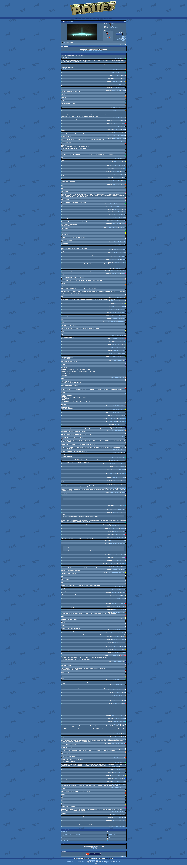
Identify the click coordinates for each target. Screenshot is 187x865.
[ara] (125, 402)
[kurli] (125, 623)
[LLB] (125, 769)
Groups (83, 18)
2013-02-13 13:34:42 (112, 463)
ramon (123, 733)
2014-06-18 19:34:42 (115, 775)
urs (124, 101)
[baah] (125, 262)
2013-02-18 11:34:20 (118, 626)
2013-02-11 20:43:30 (118, 268)
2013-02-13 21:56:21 (117, 477)
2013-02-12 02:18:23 (112, 321)
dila (124, 721)
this (99, 440)
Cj (124, 360)
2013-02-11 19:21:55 (117, 252)
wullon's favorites (64, 840)
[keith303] (125, 715)
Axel (124, 718)
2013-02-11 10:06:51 (117, 69)
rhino (124, 692)
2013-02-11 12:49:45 (115, 171)
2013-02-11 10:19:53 (116, 72)
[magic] (125, 110)
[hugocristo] (125, 309)
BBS (105, 18)
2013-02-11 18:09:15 (117, 244)
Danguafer (123, 294)
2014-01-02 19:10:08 (115, 752)
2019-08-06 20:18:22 (116, 811)
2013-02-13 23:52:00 (115, 492)
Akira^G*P (123, 171)
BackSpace (122, 412)
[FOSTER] (125, 356)
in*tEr (124, 512)
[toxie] (125, 642)
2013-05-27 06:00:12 (113, 739)
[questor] (125, 87)
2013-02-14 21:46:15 (117, 534)
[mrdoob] (107, 835)
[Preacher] (125, 174)
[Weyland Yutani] (125, 802)
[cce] (125, 626)
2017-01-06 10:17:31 (117, 796)
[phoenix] (125, 312)
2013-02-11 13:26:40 (118, 190)
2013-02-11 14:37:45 (116, 223)
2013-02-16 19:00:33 (117, 606)
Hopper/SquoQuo (121, 463)
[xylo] (125, 238)
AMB (124, 695)
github (105, 862)
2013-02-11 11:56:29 (116, 152)
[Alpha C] (125, 757)
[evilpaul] (125, 384)
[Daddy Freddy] (125, 572)
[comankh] (125, 332)
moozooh (123, 752)
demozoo (124, 37)
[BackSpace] (125, 412)
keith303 (123, 715)
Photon (123, 826)
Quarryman (122, 270)
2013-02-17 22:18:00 (117, 623)
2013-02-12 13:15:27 (118, 350)
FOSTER (123, 356)
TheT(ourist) (122, 749)
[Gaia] (125, 649)
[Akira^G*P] (125, 171)
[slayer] (125, 575)
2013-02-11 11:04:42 (117, 107)
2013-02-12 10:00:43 (117, 344)
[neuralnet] (125, 784)
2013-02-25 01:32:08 (114, 671)
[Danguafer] (125, 294)
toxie (124, 642)
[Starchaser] (125, 766)
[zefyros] (125, 618)
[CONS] (125, 569)
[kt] (125, 341)
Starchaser (123, 766)
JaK (124, 684)
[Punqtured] (125, 743)
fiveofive (123, 646)
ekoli (124, 327)
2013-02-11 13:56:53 (117, 211)
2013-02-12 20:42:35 (117, 393)
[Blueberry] (125, 347)
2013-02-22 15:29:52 (118, 661)
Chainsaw (123, 405)
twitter (90, 50)
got (109, 837)
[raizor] (125, 93)
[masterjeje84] (125, 671)
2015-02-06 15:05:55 (116, 781)
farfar (124, 144)
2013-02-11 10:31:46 (117, 81)
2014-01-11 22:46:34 (116, 754)
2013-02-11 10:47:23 (116, 87)
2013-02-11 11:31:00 (116, 135)
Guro (124, 344)
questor (123, 87)
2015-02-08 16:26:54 (115, 784)
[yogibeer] (125, 525)
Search (101, 18)
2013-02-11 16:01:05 (118, 238)
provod (123, 152)
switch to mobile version (93, 860)
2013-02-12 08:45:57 (118, 341)
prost (124, 629)
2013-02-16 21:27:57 (117, 612)
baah (124, 262)
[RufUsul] (125, 814)
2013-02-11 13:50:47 (117, 209)
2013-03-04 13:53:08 (117, 695)
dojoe (124, 736)
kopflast (123, 793)
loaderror (123, 330)
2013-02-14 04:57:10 (117, 505)
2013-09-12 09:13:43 (117, 746)
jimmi (124, 534)
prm (124, 466)
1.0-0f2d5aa (74, 861)
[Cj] (125, 360)
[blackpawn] (125, 528)
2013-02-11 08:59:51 (117, 58)
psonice (123, 123)
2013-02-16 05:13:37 (117, 583)
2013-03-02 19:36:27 (117, 689)
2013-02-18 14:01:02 (117, 629)
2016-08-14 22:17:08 (116, 787)
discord (115, 861)
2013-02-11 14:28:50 (116, 217)
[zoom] (125, 158)
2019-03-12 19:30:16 (113, 799)
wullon (123, 377)
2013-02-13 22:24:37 (116, 484)
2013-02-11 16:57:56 (118, 241)
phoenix (123, 312)
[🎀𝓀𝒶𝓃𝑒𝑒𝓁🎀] (125, 655)
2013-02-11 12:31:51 (116, 165)
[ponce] (125, 318)
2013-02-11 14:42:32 (113, 227)
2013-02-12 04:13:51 (115, 332)
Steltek (123, 781)
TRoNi (123, 99)
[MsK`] (125, 209)
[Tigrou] (125, 586)
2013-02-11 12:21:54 (117, 155)
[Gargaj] (125, 220)
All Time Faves (64, 831)
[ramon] (125, 733)
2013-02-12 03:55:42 (115, 330)
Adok (124, 652)
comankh (123, 332)
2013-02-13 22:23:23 (116, 480)
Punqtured (123, 743)
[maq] (125, 415)
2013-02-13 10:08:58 (117, 452)
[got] (107, 837)
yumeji (123, 469)
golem (123, 790)
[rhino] (125, 692)
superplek (123, 284)
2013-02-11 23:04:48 (115, 294)
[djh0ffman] (125, 632)
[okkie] (125, 606)
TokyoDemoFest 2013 (113, 27)
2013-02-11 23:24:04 (116, 306)
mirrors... (124, 40)
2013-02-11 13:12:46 (116, 180)
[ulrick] (125, 244)
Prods (79, 18)
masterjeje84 (122, 671)
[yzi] (125, 268)
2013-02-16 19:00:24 (116, 603)
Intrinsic (123, 230)
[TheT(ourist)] (125, 749)
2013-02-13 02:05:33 (113, 421)
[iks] (125, 236)
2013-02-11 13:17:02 (117, 184)
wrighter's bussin (64, 838)
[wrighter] (125, 820)
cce (124, 626)
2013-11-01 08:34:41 (114, 749)
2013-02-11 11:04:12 (118, 104)
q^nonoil (123, 495)
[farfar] (125, 144)
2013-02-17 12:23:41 (116, 618)
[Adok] (125, 652)
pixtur (124, 621)
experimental (63, 832)
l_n (124, 187)
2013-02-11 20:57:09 (115, 270)
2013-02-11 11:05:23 (117, 110)
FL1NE (123, 335)
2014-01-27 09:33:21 (115, 766)
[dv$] (125, 350)
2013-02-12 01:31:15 (117, 318)
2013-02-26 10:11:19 (116, 676)
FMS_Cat (123, 807)
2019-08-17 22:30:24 (116, 814)
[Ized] (125, 211)
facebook (87, 50)
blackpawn (123, 528)
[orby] (125, 703)
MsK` (124, 209)
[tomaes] (125, 72)
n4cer (88, 16)
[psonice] (125, 123)
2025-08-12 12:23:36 (116, 820)
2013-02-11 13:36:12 (117, 200)
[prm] (125, 466)
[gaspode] (125, 141)
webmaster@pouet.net (98, 862)
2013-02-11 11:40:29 (117, 144)
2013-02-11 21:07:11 (116, 273)
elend (124, 78)
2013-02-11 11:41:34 (116, 150)
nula (124, 393)
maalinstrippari (122, 227)
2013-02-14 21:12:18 (115, 528)
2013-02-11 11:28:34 (117, 129)
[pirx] (125, 578)
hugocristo (123, 309)
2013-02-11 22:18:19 (116, 282)
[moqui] (125, 107)
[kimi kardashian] (125, 418)
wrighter (123, 820)
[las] (125, 214)
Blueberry (123, 347)
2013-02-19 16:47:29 (116, 646)
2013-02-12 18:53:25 (116, 377)
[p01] (125, 297)
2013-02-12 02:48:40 (117, 324)
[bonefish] (125, 233)
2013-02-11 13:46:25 (115, 206)
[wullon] (125, 377)
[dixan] (125, 609)
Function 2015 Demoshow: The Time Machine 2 (70, 834)
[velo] (125, 200)
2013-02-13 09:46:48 (116, 445)
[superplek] (125, 284)
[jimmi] (125, 534)
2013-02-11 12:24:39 (117, 158)
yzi (124, 268)
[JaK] (125, 684)
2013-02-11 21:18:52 (115, 276)
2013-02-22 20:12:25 (116, 664)
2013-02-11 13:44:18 (114, 203)
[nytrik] (125, 138)
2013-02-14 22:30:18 (114, 554)
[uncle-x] (125, 306)
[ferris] (125, 132)
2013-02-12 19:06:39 (115, 380)
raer (124, 104)
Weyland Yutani (122, 802)
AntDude (123, 603)
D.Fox (123, 509)
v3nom (123, 75)
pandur (123, 566)
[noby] (125, 198)
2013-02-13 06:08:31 (116, 430)
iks (124, 236)
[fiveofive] (125, 646)
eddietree (65, 42)
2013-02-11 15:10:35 (116, 230)
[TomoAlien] (125, 775)
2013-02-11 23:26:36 (115, 309)
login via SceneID (96, 854)
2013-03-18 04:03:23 (116, 733)
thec (124, 557)
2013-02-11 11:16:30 (117, 120)
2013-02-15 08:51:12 (113, 563)
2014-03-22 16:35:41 (117, 769)
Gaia (124, 649)
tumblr (96, 50)
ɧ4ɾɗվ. (123, 589)
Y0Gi (124, 667)
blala (124, 580)
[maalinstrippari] (125, 227)
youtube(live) (123, 39)
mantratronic (122, 203)
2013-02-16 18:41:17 (117, 598)
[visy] (125, 177)
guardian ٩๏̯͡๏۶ (122, 799)
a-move (123, 150)
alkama (123, 639)
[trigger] (125, 664)
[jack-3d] (125, 180)
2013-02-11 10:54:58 (116, 90)
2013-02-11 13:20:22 (118, 187)
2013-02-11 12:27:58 (118, 161)
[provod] (125, 152)
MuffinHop (123, 193)
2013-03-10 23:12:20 (118, 721)
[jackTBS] (125, 724)
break (124, 129)
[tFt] (125, 241)
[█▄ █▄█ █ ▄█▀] (125, 321)
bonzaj (123, 636)
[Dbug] (125, 615)
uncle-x (123, 306)
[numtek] (125, 754)
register (124, 856)
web (73, 21)
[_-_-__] (125, 787)
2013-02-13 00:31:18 (117, 415)
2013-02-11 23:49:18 (116, 315)
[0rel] (125, 190)
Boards (94, 18)
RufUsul (123, 814)
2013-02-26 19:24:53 (115, 679)
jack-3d (123, 180)
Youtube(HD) (63, 68)
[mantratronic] (125, 203)
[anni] (125, 69)
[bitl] (125, 96)
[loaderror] (125, 330)
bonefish (123, 233)
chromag (123, 439)
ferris (124, 132)
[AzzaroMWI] (125, 380)
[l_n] (125, 187)
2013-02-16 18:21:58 (116, 592)
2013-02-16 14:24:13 (116, 586)
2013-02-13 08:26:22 (116, 439)
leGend (123, 480)
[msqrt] (125, 168)
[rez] (125, 161)
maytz (123, 388)
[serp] (125, 390)
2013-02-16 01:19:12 (117, 580)
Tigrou (123, 586)
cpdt (124, 805)
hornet (123, 81)
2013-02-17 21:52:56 (117, 621)
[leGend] (125, 480)
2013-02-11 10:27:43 (116, 75)
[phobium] (125, 273)
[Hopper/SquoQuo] (125, 463)
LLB (124, 769)
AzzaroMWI (122, 380)
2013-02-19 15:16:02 (117, 642)
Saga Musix (122, 540)
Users (91, 18)
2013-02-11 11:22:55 (117, 126)
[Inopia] (125, 338)
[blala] (125, 580)
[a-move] (125, 150)
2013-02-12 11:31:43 (115, 347)
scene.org (93, 861)
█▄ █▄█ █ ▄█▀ (121, 321)
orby (124, 703)
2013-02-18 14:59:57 (115, 632)
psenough (123, 206)
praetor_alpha (122, 739)
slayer (123, 575)
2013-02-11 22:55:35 (117, 289)
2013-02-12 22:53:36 (118, 402)
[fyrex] (125, 583)
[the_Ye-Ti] (125, 276)
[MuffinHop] (125, 193)
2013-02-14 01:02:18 (116, 495)
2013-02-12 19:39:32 (117, 390)
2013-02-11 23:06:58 (118, 297)
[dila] (125, 721)
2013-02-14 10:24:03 (117, 512)
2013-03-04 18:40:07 (118, 700)
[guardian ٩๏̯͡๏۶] (125, 799)
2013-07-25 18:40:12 (115, 743)
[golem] (125, 790)
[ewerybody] (125, 460)
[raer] (125, 104)
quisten (123, 445)
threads (102, 50)
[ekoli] (125, 327)
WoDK (123, 430)
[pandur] (125, 566)
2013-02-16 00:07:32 (118, 578)
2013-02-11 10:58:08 (117, 99)
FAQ (107, 18)
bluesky (99, 50)
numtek (123, 754)
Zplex (124, 279)
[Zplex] (125, 279)
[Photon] (125, 826)
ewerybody (122, 460)
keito (124, 531)
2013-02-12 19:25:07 (117, 388)
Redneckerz (111, 831)
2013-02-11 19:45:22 (117, 256)
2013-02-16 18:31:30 (116, 595)
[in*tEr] (125, 512)
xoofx (124, 62)
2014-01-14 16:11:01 (117, 762)
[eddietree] (62, 42)
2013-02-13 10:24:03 (116, 457)
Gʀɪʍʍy (123, 315)
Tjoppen (123, 676)
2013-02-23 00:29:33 (117, 667)
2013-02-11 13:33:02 (117, 198)
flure (124, 409)
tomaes (123, 72)
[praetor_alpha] (125, 739)
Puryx (124, 155)
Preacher (123, 174)
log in (121, 856)
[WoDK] (125, 430)
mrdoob (110, 835)
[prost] (125, 629)
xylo (124, 238)
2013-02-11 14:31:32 (116, 220)
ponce (123, 318)
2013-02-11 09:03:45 (117, 62)
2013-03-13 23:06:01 (116, 724)
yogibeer (123, 525)
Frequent (123, 259)
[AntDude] (125, 603)
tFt (124, 241)
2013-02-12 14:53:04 (114, 353)
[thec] (125, 557)
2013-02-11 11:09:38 (117, 117)
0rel (124, 190)
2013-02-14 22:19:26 (116, 537)
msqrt (124, 168)
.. (124, 424)
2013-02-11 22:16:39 (117, 279)
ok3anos (123, 592)
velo (124, 200)
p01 (124, 297)
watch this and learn (65, 419)
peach (123, 673)
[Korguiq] (125, 282)
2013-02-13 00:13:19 (117, 409)
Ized (124, 211)
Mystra (123, 537)
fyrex (124, 583)
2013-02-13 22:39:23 (113, 488)
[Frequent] (125, 259)
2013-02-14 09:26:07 (117, 509)
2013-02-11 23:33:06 (115, 312)
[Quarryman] (125, 270)
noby (124, 198)
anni (124, 69)
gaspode (123, 141)
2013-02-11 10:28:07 (117, 78)
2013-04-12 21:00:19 (117, 736)
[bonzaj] (125, 636)
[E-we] (125, 433)
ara (124, 402)
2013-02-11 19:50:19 (117, 262)
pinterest (93, 50)
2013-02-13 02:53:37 (119, 424)
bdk (124, 366)
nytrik (124, 138)
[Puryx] (125, 155)
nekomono (123, 363)
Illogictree (70, 21)
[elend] (125, 78)
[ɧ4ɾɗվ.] (125, 589)
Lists (98, 18)
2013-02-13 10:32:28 (115, 460)
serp (124, 390)
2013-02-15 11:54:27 (117, 569)
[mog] (125, 117)
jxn (124, 303)
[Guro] (125, 344)
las (124, 214)
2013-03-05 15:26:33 (117, 703)
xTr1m (123, 796)
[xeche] (125, 256)
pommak (123, 135)
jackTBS (123, 724)
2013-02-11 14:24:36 (118, 214)
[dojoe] (125, 736)
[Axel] (125, 718)
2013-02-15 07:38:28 (117, 557)
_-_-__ (123, 787)
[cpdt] (125, 805)
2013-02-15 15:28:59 (117, 575)
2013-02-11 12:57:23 (115, 174)
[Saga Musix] (125, 540)
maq (124, 415)
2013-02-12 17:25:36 (118, 366)
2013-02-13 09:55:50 (117, 449)
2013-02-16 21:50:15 (117, 615)
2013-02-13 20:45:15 (113, 473)
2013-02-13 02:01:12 (113, 418)
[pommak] (125, 135)
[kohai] (125, 324)
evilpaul (123, 384)
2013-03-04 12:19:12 (117, 692)
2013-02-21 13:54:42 (117, 649)
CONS (123, 569)
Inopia (123, 338)
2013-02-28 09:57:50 (118, 684)
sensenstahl (122, 353)
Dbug (124, 615)
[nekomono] (125, 363)
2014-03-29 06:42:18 (117, 772)
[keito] (125, 531)
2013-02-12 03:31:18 (117, 327)
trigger (123, 664)
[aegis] (125, 126)
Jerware (123, 560)
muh (124, 612)
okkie (124, 606)
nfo (125, 21)
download (124, 36)
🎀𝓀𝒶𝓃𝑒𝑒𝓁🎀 (122, 655)
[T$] (125, 427)
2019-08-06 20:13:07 (115, 807)
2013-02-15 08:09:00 (116, 560)
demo (111, 24)
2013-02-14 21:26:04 (117, 531)
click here (95, 847)
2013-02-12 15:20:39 (118, 360)
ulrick (124, 244)
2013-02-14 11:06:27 (116, 525)
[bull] (125, 249)
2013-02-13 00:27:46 (115, 412)
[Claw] (125, 598)
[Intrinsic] (125, 230)
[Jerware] (125, 560)
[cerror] (125, 184)
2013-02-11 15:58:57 (118, 236)
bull (124, 249)
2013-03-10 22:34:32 (117, 718)
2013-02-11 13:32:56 (115, 193)
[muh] (125, 612)
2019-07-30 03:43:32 (117, 805)
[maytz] (125, 388)
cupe (124, 778)
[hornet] (125, 81)
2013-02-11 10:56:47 (118, 96)
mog (124, 117)
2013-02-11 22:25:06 (115, 284)
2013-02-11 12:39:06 (117, 168)
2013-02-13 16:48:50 (118, 466)
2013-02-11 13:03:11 (118, 177)
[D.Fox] (125, 509)
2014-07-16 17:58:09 (117, 778)
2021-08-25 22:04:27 (118, 817)
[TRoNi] (125, 99)
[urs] (125, 101)
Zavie (124, 58)
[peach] (125, 673)
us (97, 16)
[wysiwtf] (125, 165)
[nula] (125, 393)
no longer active (112, 834)
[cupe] (125, 778)
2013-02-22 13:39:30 (115, 655)
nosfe (124, 289)
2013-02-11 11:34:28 (116, 141)
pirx (124, 578)
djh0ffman (123, 632)
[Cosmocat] (125, 679)
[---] (107, 832)
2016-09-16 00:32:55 (117, 790)
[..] (125, 424)
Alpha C (123, 757)
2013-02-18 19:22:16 (116, 639)
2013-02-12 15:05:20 (116, 356)
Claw (124, 598)
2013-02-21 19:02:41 (117, 652)
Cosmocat (123, 679)
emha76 (123, 90)
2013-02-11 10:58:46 (118, 101)
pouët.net (69, 861)
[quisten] (125, 445)
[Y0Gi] (125, 667)
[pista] (125, 252)
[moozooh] (125, 752)
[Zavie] (125, 58)
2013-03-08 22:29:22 (116, 715)
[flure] (125, 409)
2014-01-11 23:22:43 (116, 757)
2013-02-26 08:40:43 (117, 673)
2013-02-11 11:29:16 (117, 132)
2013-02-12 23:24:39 (115, 405)
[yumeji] (125, 469)
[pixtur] (125, 621)
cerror (123, 184)
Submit (110, 18)
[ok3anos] (125, 592)
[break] (125, 129)
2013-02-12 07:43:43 (117, 338)
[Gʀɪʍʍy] (125, 315)
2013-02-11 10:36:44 (117, 84)
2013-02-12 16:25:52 (115, 363)
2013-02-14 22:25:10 (114, 540)
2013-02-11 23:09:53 (115, 300)
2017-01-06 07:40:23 (116, 793)
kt (124, 341)
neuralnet (123, 784)
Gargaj (123, 220)
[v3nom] (125, 75)
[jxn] (125, 303)
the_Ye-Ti (123, 276)
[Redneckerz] (107, 831)
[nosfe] (125, 289)
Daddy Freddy (122, 572)
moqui (123, 107)
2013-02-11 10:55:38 (117, 93)
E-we (124, 433)
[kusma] (125, 217)
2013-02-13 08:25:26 (117, 436)
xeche (123, 256)
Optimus (123, 223)
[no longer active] (107, 834)
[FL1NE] (125, 335)
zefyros (123, 618)
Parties (87, 18)
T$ (124, 427)
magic (123, 110)
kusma (123, 217)
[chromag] (125, 439)
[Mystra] (125, 537)
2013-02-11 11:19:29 (116, 123)
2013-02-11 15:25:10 (116, 233)
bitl (124, 96)
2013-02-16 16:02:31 (116, 589)
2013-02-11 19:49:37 (116, 259)
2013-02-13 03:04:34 (118, 427)
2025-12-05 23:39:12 (116, 826)
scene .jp (63, 837)
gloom (123, 120)
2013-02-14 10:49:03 (116, 522)
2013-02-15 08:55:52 (116, 566)
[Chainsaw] (125, 405)
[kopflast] (125, 793)
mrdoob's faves (64, 835)
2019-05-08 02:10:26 (113, 802)
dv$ (124, 350)
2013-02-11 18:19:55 (118, 249)
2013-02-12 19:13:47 (116, 384)
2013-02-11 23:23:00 (118, 303)
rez (124, 161)
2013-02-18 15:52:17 (116, 636)
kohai (124, 324)
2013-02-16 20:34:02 (117, 609)
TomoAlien (123, 775)
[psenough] (125, 206)
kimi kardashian (122, 418)
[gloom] (125, 120)
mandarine (84, 861)
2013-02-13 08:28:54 (117, 442)
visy (124, 177)
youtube (124, 38)
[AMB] (125, 695)
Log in (76, 18)
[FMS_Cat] (125, 807)
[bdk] (125, 366)
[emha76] (125, 90)
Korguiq (123, 282)
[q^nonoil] (125, 495)
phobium (123, 273)
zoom (124, 158)
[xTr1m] (125, 796)
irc (119, 861)
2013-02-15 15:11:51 (113, 572)
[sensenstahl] (125, 353)
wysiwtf (123, 165)
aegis (124, 126)
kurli (124, 623)
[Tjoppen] (125, 676)
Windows (112, 23)
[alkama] (125, 639)
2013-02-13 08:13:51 (117, 433)
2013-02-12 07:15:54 (116, 335)
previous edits (93, 848)
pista (124, 252)
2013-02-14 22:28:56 (114, 543)
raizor (124, 93)
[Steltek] (125, 781)
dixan (124, 609)
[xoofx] (125, 62)
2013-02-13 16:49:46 (116, 469)
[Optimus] (125, 223)
